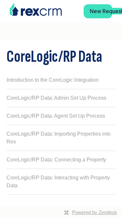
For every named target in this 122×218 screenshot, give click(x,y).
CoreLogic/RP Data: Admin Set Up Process (56, 98)
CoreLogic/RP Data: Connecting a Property (56, 159)
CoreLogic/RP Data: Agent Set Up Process (56, 116)
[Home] (36, 9)
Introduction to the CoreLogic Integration (53, 80)
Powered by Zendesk (94, 212)
